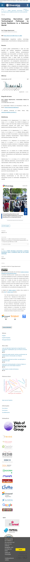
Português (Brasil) (6, 339)
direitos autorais (12, 290)
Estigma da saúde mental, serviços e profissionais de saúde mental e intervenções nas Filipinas (14, 355)
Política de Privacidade (8, 553)
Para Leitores (5, 408)
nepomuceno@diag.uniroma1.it (8, 112)
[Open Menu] (2, 5)
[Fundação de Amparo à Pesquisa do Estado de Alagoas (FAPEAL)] (10, 532)
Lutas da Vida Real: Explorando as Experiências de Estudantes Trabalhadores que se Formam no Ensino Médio (14, 349)
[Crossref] (7, 497)
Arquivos (25, 9)
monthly (27, 91)
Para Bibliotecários (6, 412)
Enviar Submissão (7, 327)
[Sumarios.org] (7, 501)
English (4, 335)
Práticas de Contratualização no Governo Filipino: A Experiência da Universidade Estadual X (14, 365)
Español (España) (6, 337)
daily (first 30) (21, 91)
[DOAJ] (7, 466)
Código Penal (10, 292)
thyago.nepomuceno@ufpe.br (12, 107)
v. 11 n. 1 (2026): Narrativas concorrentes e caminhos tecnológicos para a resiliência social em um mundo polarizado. (15, 11)
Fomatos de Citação (6, 244)
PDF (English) (6, 225)
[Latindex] (7, 482)
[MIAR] (7, 477)
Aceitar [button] (20, 549)
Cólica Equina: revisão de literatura (10, 369)
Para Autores (4, 410)
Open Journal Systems (7, 400)
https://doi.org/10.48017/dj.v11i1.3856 (13, 35)
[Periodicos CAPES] (7, 510)
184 (5, 292)
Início (2, 9)
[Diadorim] (7, 473)
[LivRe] (7, 489)
